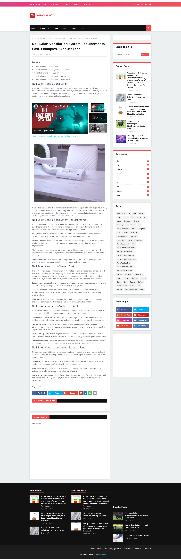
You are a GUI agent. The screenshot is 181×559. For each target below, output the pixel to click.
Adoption (141, 229)
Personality (138, 274)
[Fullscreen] (104, 110)
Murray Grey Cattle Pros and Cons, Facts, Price (136, 526)
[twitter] (138, 4)
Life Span (134, 236)
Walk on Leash (135, 286)
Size (132, 195)
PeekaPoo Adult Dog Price (126, 244)
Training (120, 225)
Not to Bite (120, 240)
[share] (83, 105)
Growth (125, 232)
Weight (119, 290)
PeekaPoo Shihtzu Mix (124, 271)
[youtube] (124, 326)
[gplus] (150, 4)
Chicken (136, 221)
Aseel (126, 217)
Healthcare (41, 38)
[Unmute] (93, 110)
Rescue (126, 278)
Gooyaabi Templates (73, 556)
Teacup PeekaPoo (136, 282)
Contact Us (86, 4)
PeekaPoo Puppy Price (125, 267)
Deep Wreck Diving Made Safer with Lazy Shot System (60, 106)
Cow (118, 232)
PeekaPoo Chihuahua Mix (125, 248)
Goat (132, 178)
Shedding (135, 278)
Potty (119, 278)
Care (133, 161)
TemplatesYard (48, 556)
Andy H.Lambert (39, 54)
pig (127, 225)
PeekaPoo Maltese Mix (124, 251)
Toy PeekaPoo (122, 286)
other (142, 290)
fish (129, 213)
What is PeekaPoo (131, 290)
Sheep (133, 191)
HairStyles (134, 232)
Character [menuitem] (44, 28)
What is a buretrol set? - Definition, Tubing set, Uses (137, 97)
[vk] (141, 320)
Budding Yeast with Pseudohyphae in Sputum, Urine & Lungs (138, 138)
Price (132, 187)
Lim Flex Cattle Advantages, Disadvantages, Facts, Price (136, 125)
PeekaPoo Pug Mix (123, 263)
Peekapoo (102, 555)
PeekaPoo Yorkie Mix (124, 274)
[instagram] (142, 4)
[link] (35, 106)
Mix (132, 182)
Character (132, 169)
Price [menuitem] (83, 28)
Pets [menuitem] (93, 28)
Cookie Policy (66, 4)
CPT (134, 213)
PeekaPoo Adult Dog (135, 240)
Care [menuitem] (74, 28)
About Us (77, 4)
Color (132, 174)
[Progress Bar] (97, 109)
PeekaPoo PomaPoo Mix (125, 255)
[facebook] (134, 4)
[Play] (90, 110)
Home (32, 4)
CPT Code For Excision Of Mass (137, 535)
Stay (125, 282)
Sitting (119, 282)
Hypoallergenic (122, 236)
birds (119, 221)
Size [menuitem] (56, 28)
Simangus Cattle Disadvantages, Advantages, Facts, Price (136, 515)
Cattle (133, 165)
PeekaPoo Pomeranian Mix (126, 259)
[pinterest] (146, 4)
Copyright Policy (53, 4)
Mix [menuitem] (64, 28)
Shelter (143, 278)
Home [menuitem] (33, 28)
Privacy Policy (41, 4)
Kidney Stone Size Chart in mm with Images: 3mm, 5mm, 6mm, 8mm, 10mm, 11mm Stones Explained (138, 110)
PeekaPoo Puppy (123, 229)
